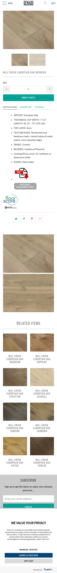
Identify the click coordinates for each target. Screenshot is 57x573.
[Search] (46, 3)
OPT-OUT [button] (28, 561)
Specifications (10, 107)
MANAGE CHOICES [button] (29, 549)
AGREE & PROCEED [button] (28, 555)
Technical (39, 107)
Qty (5, 83)
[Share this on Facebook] (24, 218)
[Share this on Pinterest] (32, 218)
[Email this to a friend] (40, 218)
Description (25, 107)
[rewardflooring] (28, 3)
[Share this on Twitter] (16, 218)
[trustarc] (48, 570)
